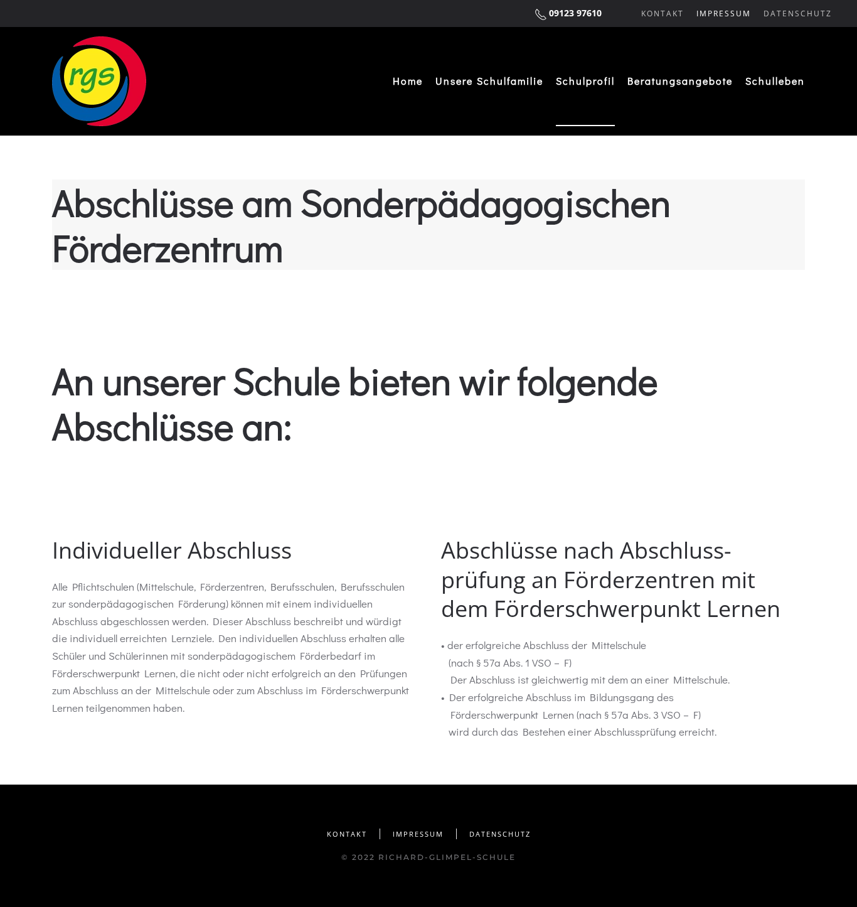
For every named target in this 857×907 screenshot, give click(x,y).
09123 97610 (575, 13)
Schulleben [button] (775, 80)
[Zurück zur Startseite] (99, 81)
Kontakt (662, 13)
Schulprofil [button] (585, 80)
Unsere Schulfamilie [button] (489, 80)
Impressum (723, 13)
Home (408, 80)
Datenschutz (798, 13)
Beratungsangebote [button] (680, 80)
